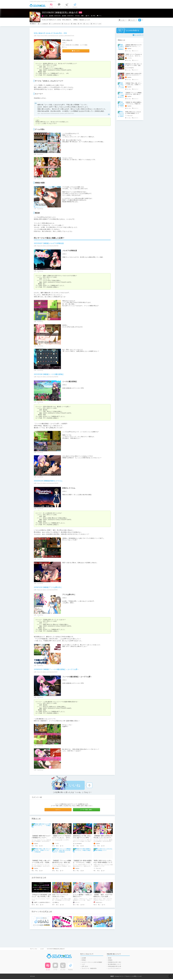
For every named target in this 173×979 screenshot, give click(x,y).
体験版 (74, 23)
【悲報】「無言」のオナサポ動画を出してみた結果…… (103, 895)
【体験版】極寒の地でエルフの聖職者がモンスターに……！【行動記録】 (41, 837)
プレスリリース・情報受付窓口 (89, 968)
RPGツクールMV (97, 23)
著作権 (109, 958)
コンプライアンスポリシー (114, 968)
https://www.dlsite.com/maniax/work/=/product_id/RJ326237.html (57, 113)
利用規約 (84, 960)
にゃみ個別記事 (44, 23)
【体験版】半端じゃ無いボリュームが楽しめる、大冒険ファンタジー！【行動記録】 (41, 862)
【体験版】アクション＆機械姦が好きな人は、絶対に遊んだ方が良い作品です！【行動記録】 (133, 94)
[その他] (142, 20)
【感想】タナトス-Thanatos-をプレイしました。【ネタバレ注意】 (61, 837)
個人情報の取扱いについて (114, 964)
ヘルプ (83, 964)
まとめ (42, 948)
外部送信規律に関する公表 (114, 966)
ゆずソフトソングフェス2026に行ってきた (60, 895)
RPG (81, 23)
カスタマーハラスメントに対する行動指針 (92, 962)
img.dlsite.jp (40, 154)
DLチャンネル (37, 5)
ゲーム (99, 15)
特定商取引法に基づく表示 (114, 962)
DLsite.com (67, 23)
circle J (87, 23)
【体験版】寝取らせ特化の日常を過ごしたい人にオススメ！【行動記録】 (103, 837)
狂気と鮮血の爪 (67, 40)
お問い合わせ (85, 966)
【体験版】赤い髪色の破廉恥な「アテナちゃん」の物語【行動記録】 (82, 862)
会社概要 (84, 958)
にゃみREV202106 (55, 23)
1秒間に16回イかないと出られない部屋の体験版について (103, 861)
